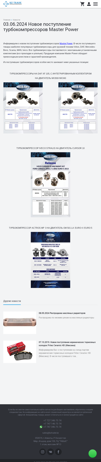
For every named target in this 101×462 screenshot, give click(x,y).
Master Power (66, 43)
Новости (16, 20)
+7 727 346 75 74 (52, 420)
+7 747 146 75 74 (52, 423)
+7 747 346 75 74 (52, 426)
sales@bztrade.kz (50, 432)
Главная (6, 20)
